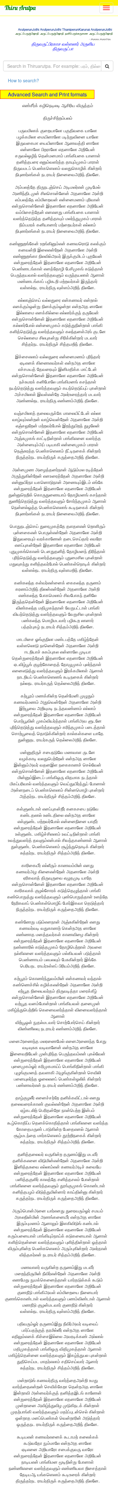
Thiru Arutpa (20, 8)
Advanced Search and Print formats (47, 94)
